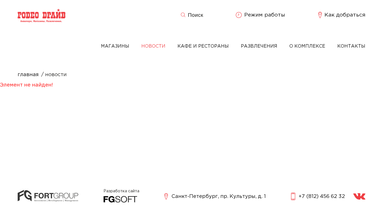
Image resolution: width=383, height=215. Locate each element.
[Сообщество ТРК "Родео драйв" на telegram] (359, 196)
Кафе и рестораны (203, 46)
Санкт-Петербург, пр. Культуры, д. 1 (218, 196)
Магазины (115, 46)
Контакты (351, 46)
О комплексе (307, 46)
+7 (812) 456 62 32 (322, 196)
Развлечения (259, 46)
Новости (153, 46)
